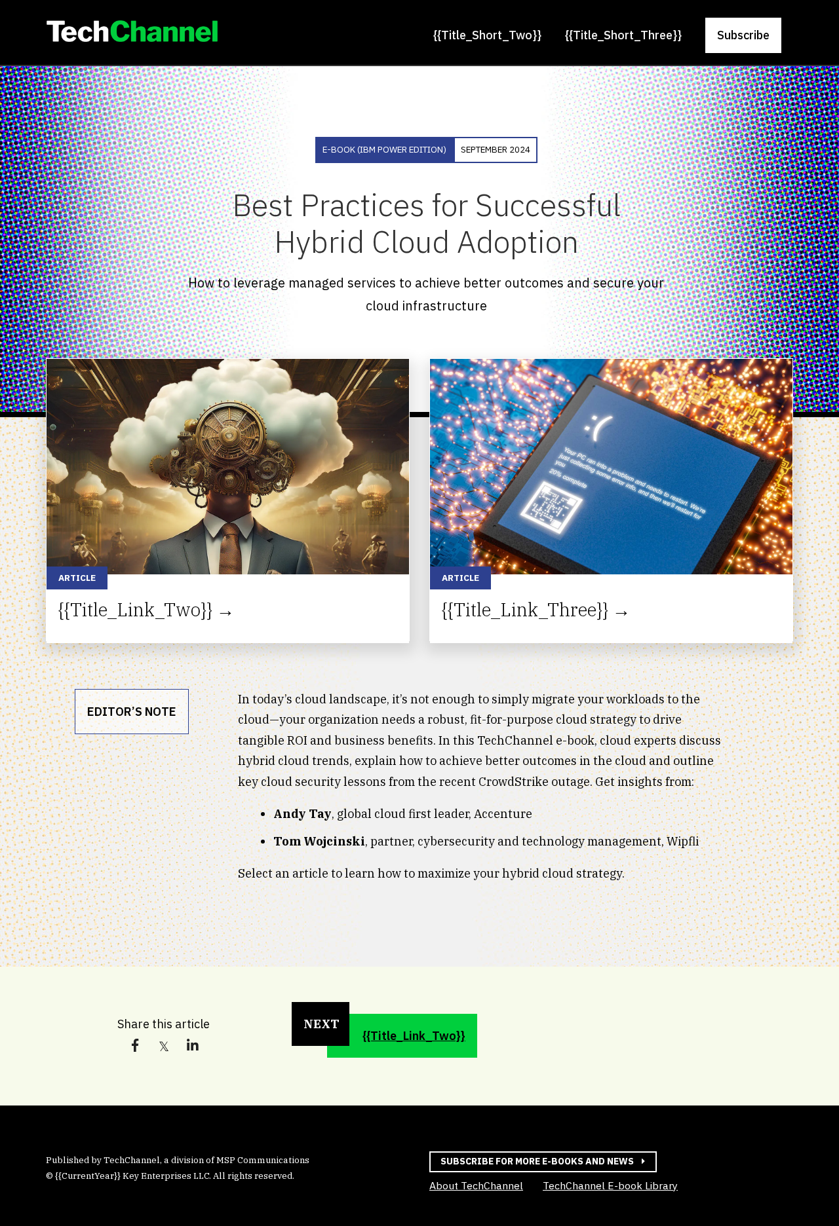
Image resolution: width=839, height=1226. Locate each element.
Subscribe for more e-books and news (537, 1161)
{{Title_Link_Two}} (413, 1035)
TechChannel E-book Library (610, 1186)
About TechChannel (476, 1185)
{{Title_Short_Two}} (487, 35)
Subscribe (743, 35)
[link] (132, 34)
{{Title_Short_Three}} (623, 35)
